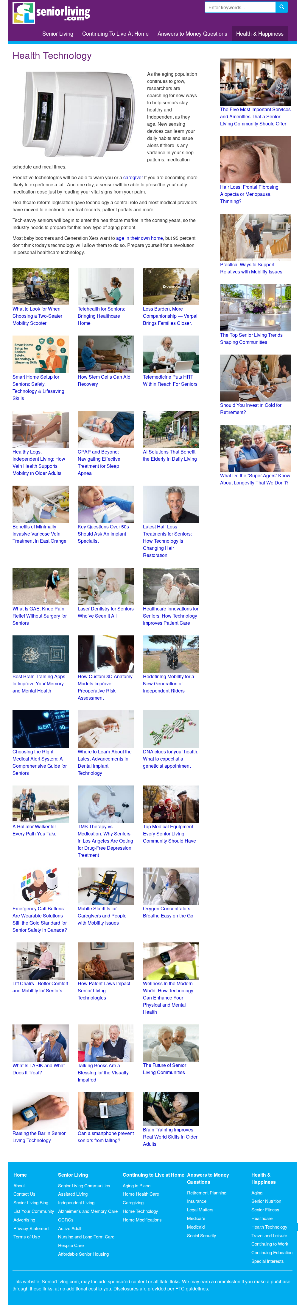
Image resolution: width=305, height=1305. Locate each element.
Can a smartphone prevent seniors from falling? (106, 1137)
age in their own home (139, 237)
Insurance (196, 1201)
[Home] (53, 13)
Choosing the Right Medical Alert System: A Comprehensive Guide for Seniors (40, 762)
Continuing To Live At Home (115, 33)
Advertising (24, 1219)
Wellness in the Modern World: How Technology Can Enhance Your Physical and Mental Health (168, 997)
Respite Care (71, 1245)
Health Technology (269, 1227)
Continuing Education (271, 1252)
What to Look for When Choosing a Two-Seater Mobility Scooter (37, 315)
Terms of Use (26, 1236)
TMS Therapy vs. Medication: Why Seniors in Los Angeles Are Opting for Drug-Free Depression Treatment (105, 840)
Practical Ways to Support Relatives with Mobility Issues (251, 268)
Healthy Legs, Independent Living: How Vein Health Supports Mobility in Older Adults (39, 462)
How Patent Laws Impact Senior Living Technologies (104, 990)
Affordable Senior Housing (83, 1254)
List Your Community (33, 1211)
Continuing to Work (269, 1244)
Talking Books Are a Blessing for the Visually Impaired (103, 1072)
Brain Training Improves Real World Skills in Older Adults (170, 1136)
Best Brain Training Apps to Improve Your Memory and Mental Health (39, 683)
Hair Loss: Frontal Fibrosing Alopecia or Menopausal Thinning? (249, 193)
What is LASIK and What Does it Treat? (39, 1069)
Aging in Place (136, 1185)
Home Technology (140, 1211)
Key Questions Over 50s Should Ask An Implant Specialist (103, 533)
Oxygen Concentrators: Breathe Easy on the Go (168, 912)
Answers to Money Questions (192, 33)
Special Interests (267, 1261)
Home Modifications (142, 1219)
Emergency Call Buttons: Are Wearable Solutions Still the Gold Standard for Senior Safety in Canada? (40, 919)
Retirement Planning (206, 1192)
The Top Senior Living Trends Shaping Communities (251, 338)
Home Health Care (141, 1194)
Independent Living (76, 1202)
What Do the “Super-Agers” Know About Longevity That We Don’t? (255, 479)
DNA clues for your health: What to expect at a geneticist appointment (170, 758)
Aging (256, 1192)
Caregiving (133, 1202)
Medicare (196, 1218)
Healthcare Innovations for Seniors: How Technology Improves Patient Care (170, 615)
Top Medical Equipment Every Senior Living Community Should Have (169, 833)
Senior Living (57, 33)
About (19, 1185)
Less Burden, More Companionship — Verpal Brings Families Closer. (170, 315)
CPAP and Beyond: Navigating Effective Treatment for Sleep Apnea (99, 462)
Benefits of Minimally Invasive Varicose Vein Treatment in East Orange (39, 533)
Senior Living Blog (30, 1202)
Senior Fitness (265, 1209)
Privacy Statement (31, 1228)
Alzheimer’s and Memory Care (88, 1211)
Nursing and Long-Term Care (86, 1236)
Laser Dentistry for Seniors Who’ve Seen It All (106, 612)
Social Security (201, 1235)
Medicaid (196, 1227)
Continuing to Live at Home (153, 1174)
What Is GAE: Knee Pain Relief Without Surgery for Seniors (40, 615)
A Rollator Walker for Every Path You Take (35, 830)
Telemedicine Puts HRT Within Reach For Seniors (170, 380)
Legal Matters (200, 1209)
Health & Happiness (260, 33)
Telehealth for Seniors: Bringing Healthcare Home (101, 315)
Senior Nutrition (266, 1201)
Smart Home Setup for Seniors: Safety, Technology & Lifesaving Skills (38, 387)
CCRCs (66, 1219)
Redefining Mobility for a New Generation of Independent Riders (168, 683)
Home (20, 1174)
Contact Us (24, 1194)
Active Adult (69, 1228)
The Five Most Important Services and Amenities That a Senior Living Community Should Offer (255, 116)
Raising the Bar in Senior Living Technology (39, 1137)
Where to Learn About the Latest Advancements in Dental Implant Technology (105, 762)
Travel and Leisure (269, 1235)
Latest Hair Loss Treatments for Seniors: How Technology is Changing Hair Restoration (167, 540)
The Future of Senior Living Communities (164, 1069)
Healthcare (262, 1218)
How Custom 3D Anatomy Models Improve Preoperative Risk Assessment (105, 687)
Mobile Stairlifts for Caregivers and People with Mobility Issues (102, 915)
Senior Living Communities (84, 1185)
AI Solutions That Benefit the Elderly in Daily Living (170, 455)
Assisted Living (73, 1194)
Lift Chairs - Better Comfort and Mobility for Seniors (40, 987)
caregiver (133, 177)
